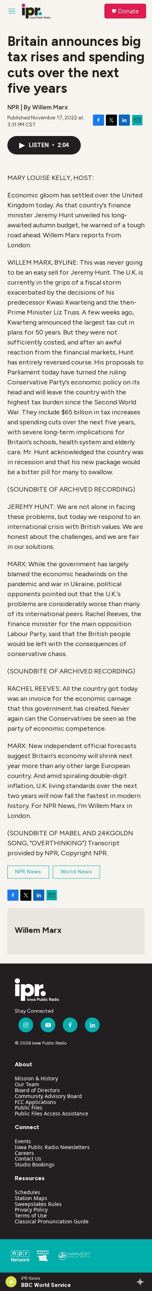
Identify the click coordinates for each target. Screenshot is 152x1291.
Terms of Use (31, 1215)
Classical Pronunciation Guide (52, 1221)
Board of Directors (37, 1090)
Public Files (28, 1107)
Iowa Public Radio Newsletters (52, 1147)
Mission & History (36, 1078)
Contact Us (28, 1158)
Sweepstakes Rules (38, 1203)
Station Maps (31, 1198)
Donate (128, 11)
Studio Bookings (35, 1164)
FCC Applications (35, 1101)
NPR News (28, 872)
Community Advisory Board (48, 1096)
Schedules (27, 1192)
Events (23, 1141)
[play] (11, 1281)
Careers (24, 1152)
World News (76, 872)
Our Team (27, 1084)
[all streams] (142, 1282)
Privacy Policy (31, 1209)
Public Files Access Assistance (51, 1113)
